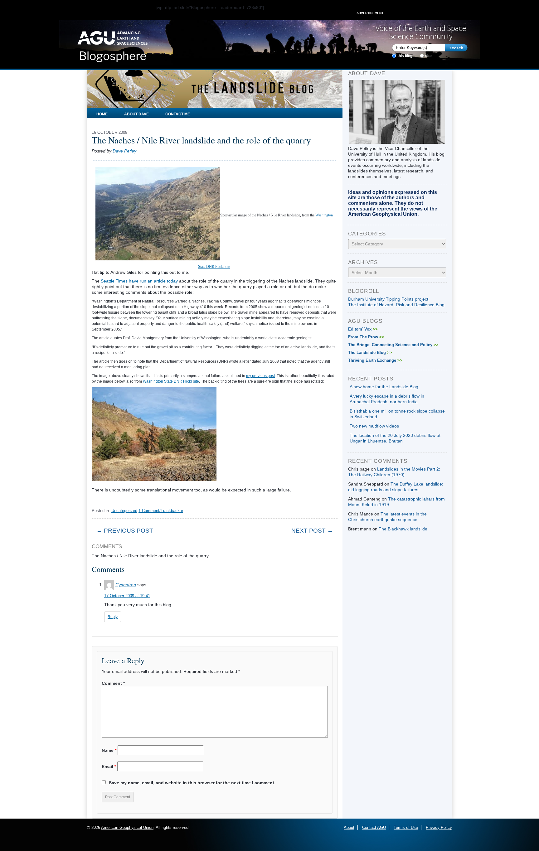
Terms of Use (406, 827)
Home (102, 114)
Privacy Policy (439, 827)
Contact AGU (374, 827)
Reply (113, 617)
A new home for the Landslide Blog (384, 386)
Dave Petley (124, 150)
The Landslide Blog (370, 352)
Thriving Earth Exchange (375, 360)
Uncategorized (124, 510)
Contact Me (177, 114)
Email (109, 766)
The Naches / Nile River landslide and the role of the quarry (201, 140)
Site (428, 56)
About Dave (136, 114)
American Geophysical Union (127, 827)
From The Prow (366, 337)
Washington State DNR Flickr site (171, 381)
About (349, 827)
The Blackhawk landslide (403, 528)
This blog (404, 56)
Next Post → (312, 530)
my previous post (260, 376)
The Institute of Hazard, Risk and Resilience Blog (396, 304)
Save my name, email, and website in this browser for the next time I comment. (192, 782)
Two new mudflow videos (374, 425)
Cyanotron (125, 584)
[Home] (112, 44)
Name (109, 750)
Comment (113, 683)
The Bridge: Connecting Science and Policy (393, 344)
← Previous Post (124, 530)
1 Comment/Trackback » (160, 510)
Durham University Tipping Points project (388, 299)
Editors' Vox (363, 329)
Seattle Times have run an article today (139, 280)
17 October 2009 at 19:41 (127, 595)
